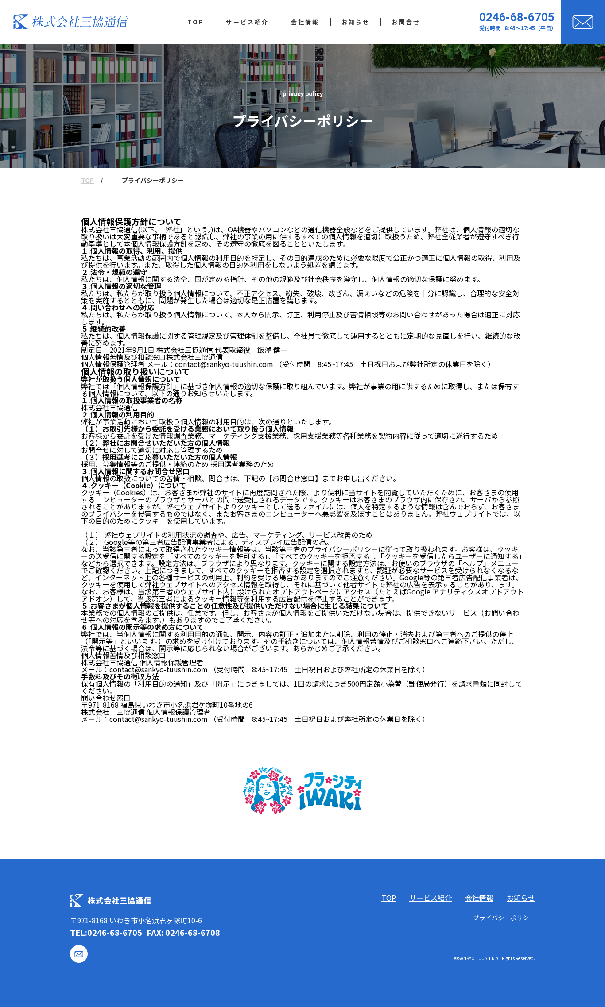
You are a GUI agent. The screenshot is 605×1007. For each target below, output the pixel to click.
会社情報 (479, 897)
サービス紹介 (430, 897)
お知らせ (521, 897)
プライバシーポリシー (504, 917)
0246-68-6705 (517, 17)
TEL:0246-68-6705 (106, 932)
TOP (87, 180)
